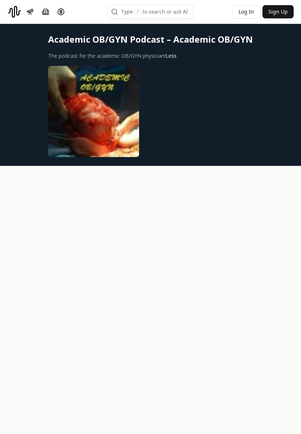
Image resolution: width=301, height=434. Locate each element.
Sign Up (278, 11)
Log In (246, 11)
